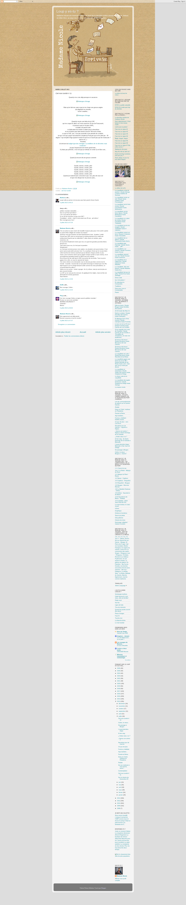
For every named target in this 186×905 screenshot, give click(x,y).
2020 (119, 683)
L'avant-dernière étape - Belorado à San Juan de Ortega (122, 446)
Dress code (118, 277)
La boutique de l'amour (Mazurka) (121, 836)
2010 (119, 803)
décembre (122, 703)
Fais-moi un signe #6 (121, 143)
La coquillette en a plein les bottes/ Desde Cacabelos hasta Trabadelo (122, 221)
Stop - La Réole (120, 573)
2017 (119, 691)
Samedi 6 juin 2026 (122, 633)
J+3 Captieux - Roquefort (122, 480)
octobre (121, 708)
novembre (122, 706)
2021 (119, 681)
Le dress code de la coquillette (121, 377)
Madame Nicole (65, 228)
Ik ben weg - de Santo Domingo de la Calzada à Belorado (122, 440)
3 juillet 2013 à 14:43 (66, 290)
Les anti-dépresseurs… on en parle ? (123, 638)
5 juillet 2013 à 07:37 (66, 320)
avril (120, 787)
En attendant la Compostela (119, 283)
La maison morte (120, 387)
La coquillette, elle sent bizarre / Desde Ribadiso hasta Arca (122, 268)
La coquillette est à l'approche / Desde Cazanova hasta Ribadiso (121, 262)
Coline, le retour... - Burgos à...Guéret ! (121, 452)
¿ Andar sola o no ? (121, 436)
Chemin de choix (120, 520)
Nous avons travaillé (121, 815)
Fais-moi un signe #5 (121, 140)
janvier (121, 795)
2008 (119, 808)
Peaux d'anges (119, 613)
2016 (119, 693)
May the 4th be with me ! (122, 151)
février (121, 792)
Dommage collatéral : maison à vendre (121, 523)
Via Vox (117, 602)
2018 (119, 688)
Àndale (117, 407)
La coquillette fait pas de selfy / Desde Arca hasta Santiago (122, 274)
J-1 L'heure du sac (120, 468)
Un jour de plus (123, 746)
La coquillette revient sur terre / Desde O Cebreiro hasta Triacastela (122, 234)
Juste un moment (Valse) (122, 831)
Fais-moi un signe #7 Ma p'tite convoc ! (122, 146)
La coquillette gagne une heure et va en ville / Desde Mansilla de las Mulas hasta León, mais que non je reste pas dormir (122, 363)
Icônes (117, 508)
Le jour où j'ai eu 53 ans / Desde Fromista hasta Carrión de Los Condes (122, 325)
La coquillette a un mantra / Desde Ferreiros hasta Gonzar (122, 250)
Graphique (118, 511)
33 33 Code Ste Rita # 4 (122, 311)
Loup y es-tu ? (67, 11)
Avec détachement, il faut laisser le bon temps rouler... (122, 123)
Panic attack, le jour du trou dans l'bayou (122, 158)
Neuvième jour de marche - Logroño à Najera (121, 427)
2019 (119, 686)
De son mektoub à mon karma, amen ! (124, 766)
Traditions (118, 286)
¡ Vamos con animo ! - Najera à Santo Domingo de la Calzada (122, 432)
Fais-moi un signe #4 (121, 136)
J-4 (119, 536)
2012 (119, 798)
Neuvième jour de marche (123, 743)
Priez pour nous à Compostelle (120, 289)
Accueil (83, 332)
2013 (119, 701)
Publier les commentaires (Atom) (74, 336)
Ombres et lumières (121, 513)
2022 (119, 678)
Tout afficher (127, 660)
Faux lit (117, 616)
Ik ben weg (121, 733)
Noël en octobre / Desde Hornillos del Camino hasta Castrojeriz (122, 314)
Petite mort (118, 600)
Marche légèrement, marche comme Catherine (121, 577)
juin (120, 782)
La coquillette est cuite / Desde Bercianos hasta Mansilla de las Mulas (122, 355)
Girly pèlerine (119, 517)
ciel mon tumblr (66, 190)
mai (120, 784)
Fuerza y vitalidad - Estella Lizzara (121, 418)
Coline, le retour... (123, 722)
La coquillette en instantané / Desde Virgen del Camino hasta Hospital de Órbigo (122, 372)
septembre (122, 711)
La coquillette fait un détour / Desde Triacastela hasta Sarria (122, 239)
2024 (119, 673)
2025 (119, 670)
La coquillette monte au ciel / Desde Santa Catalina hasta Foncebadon (122, 200)
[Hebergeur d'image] (83, 101)
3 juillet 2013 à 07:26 (66, 222)
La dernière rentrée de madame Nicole (122, 118)
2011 (118, 800)
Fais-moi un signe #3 (121, 134)
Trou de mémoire (120, 607)
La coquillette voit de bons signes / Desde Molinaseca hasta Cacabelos (121, 214)
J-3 (121, 536)
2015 (119, 696)
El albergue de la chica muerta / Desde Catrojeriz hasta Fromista (122, 320)
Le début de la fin (120, 188)
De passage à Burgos (121, 450)
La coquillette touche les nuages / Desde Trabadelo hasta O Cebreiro (122, 228)
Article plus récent (63, 332)
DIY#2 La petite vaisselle (122, 105)
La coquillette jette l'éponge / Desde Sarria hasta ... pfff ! (122, 245)
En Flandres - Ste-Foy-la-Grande (122, 564)
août (120, 713)
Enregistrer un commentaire (66, 324)
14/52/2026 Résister (122, 651)
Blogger (103, 888)
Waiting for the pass (121, 149)
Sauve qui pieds (120, 515)
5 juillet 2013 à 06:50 (66, 308)
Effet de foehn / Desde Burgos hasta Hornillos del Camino (122, 307)
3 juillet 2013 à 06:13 (66, 202)
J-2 (124, 536)
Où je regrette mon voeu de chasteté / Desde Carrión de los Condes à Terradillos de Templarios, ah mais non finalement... (122, 333)
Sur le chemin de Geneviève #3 (123, 778)
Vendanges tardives (121, 594)
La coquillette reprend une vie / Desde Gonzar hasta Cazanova (122, 256)
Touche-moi (118, 618)
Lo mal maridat (119, 622)
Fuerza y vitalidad (123, 749)
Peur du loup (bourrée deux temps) (122, 847)
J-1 (127, 536)
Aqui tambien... (119, 415)
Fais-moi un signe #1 (121, 129)
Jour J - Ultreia (119, 538)
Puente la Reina (120, 413)
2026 (119, 668)
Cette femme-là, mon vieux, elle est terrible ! (122, 597)
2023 (119, 676)
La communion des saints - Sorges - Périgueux (122, 551)
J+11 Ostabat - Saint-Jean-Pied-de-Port (121, 501)
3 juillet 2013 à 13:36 (66, 279)
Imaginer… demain (123, 636)
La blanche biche (120, 620)
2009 (119, 805)
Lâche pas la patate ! (121, 127)
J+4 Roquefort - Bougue (122, 483)
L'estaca (117, 817)
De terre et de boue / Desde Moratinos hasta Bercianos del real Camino (122, 342)
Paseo (117, 292)
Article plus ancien (103, 332)
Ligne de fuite (119, 605)
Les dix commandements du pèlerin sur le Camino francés (122, 403)
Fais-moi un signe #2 (121, 131)
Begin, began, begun (121, 138)
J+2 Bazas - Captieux (121, 478)
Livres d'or (123, 549)
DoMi (61, 285)
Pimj (61, 295)
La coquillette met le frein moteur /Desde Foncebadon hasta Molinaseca (122, 207)
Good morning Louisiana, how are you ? (122, 154)
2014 (119, 699)
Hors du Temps (122, 631)
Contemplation (122, 771)
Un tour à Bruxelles (122, 645)
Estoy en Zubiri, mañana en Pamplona (122, 410)
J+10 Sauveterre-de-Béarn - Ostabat (121, 497)
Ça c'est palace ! (120, 280)
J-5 (116, 536)
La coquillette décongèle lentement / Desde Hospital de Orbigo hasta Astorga (122, 382)
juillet (120, 716)
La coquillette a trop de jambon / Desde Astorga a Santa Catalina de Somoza (122, 193)
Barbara (62, 197)
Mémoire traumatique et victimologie (122, 656)
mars (120, 790)
